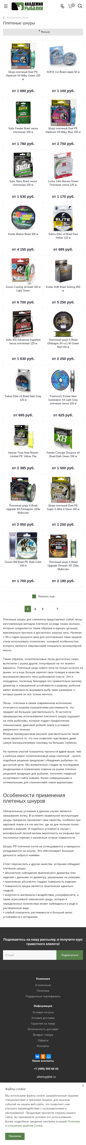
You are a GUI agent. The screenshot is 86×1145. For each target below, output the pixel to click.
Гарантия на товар (43, 1023)
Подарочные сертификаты (43, 996)
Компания (43, 978)
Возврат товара (43, 1034)
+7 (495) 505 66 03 (46, 1068)
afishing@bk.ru (46, 1076)
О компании (43, 985)
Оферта (43, 1040)
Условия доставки (43, 1017)
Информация (43, 1005)
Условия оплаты (43, 1012)
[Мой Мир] (48, 1056)
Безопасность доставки (43, 1029)
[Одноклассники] (43, 1056)
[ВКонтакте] (37, 1056)
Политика (43, 990)
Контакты (43, 1046)
